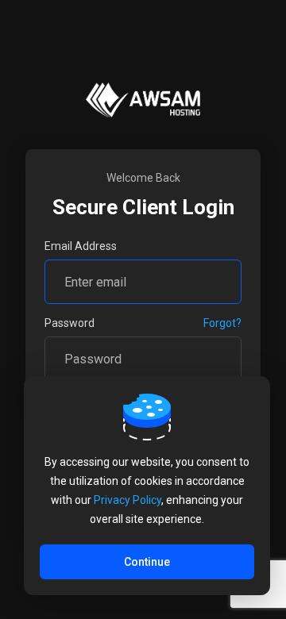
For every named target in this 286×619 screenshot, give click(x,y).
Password (69, 323)
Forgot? (222, 323)
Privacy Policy (127, 500)
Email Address (80, 246)
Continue (147, 562)
